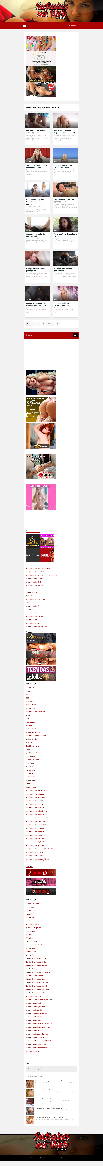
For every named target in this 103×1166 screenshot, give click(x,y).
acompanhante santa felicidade (37, 1013)
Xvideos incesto (31, 708)
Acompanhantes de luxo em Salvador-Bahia (41, 575)
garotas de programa (33, 928)
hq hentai (29, 725)
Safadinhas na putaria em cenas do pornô (64, 201)
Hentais (28, 784)
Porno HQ (29, 938)
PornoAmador (31, 931)
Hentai (28, 749)
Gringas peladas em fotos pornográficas (36, 270)
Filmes (28, 565)
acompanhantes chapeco (35, 578)
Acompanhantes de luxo (34, 585)
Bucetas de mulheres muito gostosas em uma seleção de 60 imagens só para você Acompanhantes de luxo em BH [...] (56, 1101)
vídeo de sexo (31, 722)
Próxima (50, 324)
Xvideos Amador (32, 948)
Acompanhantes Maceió (34, 976)
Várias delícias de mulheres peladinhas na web (37, 166)
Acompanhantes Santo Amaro (36, 797)
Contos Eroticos (31, 941)
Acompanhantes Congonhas (36, 825)
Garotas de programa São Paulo (37, 989)
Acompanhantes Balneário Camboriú (39, 1000)
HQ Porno (29, 766)
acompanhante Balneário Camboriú (38, 1048)
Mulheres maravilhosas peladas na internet (63, 166)
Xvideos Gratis (31, 952)
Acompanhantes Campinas (35, 712)
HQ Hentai (29, 773)
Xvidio (28, 715)
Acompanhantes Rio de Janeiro (37, 599)
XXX (27, 698)
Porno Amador (31, 756)
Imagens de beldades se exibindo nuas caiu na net (36, 304)
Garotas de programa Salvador (37, 982)
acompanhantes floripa (34, 582)
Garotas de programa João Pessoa (38, 972)
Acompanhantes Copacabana (36, 861)
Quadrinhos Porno (32, 760)
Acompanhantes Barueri (34, 801)
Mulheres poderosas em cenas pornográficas (63, 304)
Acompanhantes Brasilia (34, 616)
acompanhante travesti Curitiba (37, 1044)
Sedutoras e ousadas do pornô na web (35, 235)
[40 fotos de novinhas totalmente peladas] (30, 1093)
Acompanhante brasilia (34, 996)
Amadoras (28, 127)
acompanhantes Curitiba (34, 1003)
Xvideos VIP (30, 917)
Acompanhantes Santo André (36, 845)
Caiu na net (30, 688)
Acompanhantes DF (33, 620)
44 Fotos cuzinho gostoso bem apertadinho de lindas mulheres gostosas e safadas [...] (56, 1110)
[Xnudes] (41, 888)
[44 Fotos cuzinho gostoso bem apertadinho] (30, 1111)
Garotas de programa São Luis (36, 986)
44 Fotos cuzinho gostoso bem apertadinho (48, 1108)
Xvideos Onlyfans (32, 739)
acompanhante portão (34, 1010)
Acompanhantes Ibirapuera (35, 832)
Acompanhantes (31, 613)
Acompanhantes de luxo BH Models (38, 568)
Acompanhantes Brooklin (35, 808)
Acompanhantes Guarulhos (35, 828)
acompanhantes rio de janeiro (36, 626)
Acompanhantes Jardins (34, 835)
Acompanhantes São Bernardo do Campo (40, 849)
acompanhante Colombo (35, 1017)
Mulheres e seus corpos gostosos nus (63, 270)
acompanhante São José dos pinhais (39, 1024)
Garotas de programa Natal (36, 979)
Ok (75, 335)
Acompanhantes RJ (32, 924)
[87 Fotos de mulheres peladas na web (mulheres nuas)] (30, 1084)
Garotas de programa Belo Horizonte (39, 993)
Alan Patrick (71, 1158)
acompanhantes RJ (32, 606)
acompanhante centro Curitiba (37, 1034)
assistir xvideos (31, 921)
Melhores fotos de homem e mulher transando (49, 1117)
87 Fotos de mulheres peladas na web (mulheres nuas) (52, 1081)
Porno (28, 694)
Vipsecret (29, 596)
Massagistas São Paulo (34, 732)
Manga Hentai (31, 770)
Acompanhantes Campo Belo (36, 821)
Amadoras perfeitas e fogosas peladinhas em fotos (65, 132)
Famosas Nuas (31, 777)
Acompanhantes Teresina (35, 572)
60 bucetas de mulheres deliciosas (45, 1099)
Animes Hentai (31, 729)
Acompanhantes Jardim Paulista (37, 818)
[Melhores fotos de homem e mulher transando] (30, 1120)
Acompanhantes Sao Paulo (35, 945)
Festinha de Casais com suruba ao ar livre (35, 132)
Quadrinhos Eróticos (33, 753)
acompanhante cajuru (34, 1030)
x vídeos (29, 602)
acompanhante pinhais (34, 1020)
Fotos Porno (30, 763)
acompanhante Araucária (35, 1037)
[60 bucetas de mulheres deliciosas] (30, 1102)
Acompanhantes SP (33, 623)
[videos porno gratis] (33, 549)
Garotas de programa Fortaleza (37, 965)
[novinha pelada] (41, 879)
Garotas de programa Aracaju (36, 958)
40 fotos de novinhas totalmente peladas (47, 1090)
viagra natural (31, 718)
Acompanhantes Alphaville (35, 842)
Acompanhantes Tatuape (35, 794)
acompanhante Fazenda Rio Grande (39, 1041)
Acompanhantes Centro (34, 852)
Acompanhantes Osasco (34, 856)
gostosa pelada (31, 592)
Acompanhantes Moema (34, 804)
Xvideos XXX (30, 910)
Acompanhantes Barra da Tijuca (37, 859)
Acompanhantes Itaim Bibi (35, 838)
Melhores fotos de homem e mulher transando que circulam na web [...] (55, 1119)
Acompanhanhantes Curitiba (36, 736)
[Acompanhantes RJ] (47, 535)
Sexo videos (30, 701)
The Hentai (30, 589)
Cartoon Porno (31, 787)
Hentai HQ (29, 742)
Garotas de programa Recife (36, 962)
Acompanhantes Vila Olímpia (36, 811)
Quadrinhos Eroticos (33, 746)
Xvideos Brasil (31, 705)
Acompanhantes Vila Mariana (36, 814)
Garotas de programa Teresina (37, 969)
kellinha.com (30, 609)
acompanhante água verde (35, 1006)
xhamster (29, 691)
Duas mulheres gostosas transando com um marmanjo (35, 202)
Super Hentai (30, 780)
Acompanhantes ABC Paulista (36, 790)
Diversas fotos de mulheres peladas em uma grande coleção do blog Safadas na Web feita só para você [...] (56, 1083)
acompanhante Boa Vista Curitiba (38, 1027)
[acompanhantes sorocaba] (41, 455)
